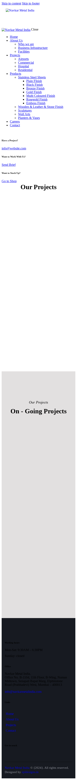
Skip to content (11, 3)
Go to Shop (9, 181)
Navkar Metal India (17, 767)
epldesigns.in (30, 772)
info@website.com (14, 148)
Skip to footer (31, 3)
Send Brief (9, 164)
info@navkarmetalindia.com (23, 691)
